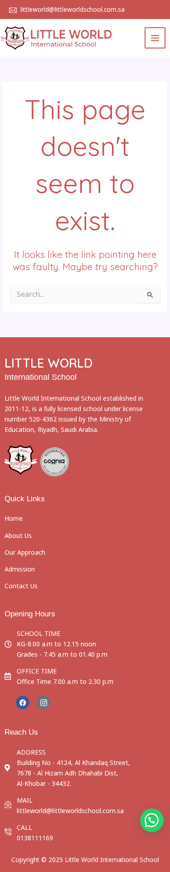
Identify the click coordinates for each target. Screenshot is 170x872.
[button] (152, 820)
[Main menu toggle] (155, 37)
